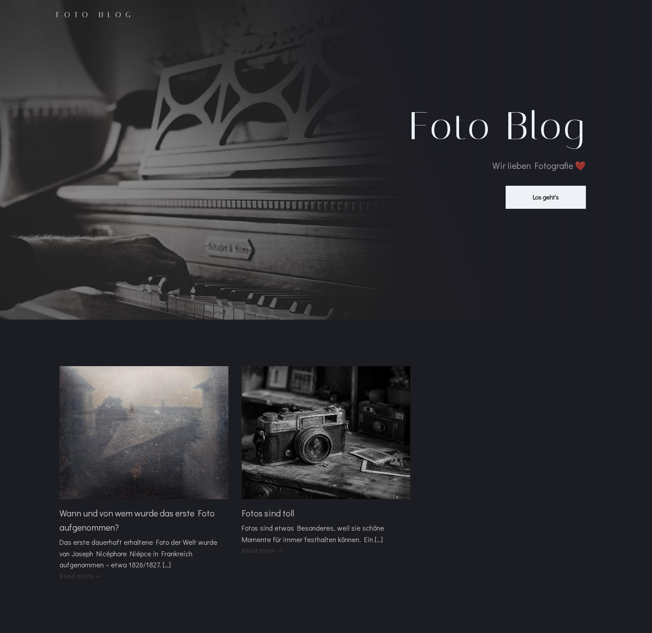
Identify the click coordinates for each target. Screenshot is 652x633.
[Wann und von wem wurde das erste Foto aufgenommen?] (143, 431)
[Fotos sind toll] (326, 431)
